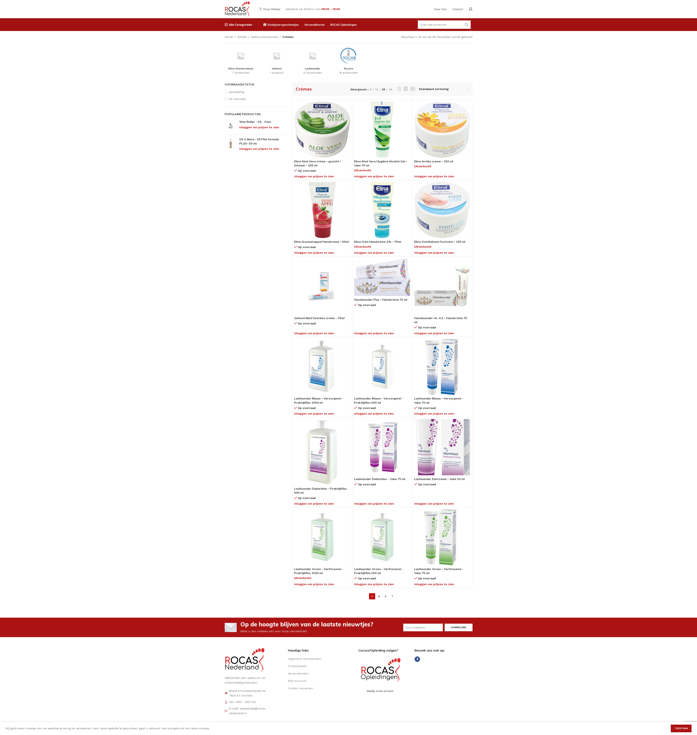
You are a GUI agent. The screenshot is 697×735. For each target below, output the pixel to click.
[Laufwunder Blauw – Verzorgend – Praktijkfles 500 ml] (382, 367)
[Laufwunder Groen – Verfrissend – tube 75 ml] (442, 537)
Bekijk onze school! (380, 691)
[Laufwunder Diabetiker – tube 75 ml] (382, 447)
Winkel (242, 37)
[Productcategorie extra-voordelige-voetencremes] (241, 62)
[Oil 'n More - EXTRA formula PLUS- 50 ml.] (231, 144)
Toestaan (681, 728)
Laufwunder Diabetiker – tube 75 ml (379, 479)
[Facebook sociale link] (417, 659)
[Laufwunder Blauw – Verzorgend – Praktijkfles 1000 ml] (322, 367)
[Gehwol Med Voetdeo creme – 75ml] (322, 286)
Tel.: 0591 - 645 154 (242, 702)
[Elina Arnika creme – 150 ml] (442, 129)
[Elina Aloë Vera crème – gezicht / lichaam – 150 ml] (322, 129)
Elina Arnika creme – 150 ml (433, 161)
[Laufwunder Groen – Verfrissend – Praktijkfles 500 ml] (382, 537)
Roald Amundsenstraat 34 (247, 691)
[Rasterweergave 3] (406, 89)
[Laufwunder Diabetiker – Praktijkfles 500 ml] (322, 452)
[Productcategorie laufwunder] (312, 62)
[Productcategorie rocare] (348, 62)
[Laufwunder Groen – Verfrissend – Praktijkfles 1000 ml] (322, 537)
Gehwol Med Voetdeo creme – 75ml (319, 318)
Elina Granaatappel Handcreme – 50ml (321, 241)
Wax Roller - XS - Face (255, 122)
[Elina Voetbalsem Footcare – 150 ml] (442, 210)
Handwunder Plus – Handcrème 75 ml (380, 299)
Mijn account (297, 681)
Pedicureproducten (264, 37)
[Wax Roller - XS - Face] (231, 126)
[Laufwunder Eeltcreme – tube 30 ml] (442, 447)
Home (229, 37)
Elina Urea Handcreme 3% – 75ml (377, 241)
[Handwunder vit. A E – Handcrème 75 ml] (442, 286)
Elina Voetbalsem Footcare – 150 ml (439, 241)
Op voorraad (237, 99)
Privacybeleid (297, 666)
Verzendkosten (298, 673)
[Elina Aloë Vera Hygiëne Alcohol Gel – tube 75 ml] (382, 129)
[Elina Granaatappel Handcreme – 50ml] (322, 210)
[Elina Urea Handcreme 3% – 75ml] (382, 210)
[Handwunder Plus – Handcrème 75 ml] (382, 277)
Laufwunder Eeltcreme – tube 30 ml (439, 479)
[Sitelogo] (237, 9)
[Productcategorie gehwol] (277, 62)
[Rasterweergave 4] (413, 89)
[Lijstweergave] (399, 89)
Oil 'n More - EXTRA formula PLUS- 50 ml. (259, 141)
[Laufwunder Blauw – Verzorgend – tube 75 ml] (442, 367)
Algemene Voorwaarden (304, 658)
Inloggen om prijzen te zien (259, 127)
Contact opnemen (300, 688)
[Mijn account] (470, 9)
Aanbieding (236, 92)
